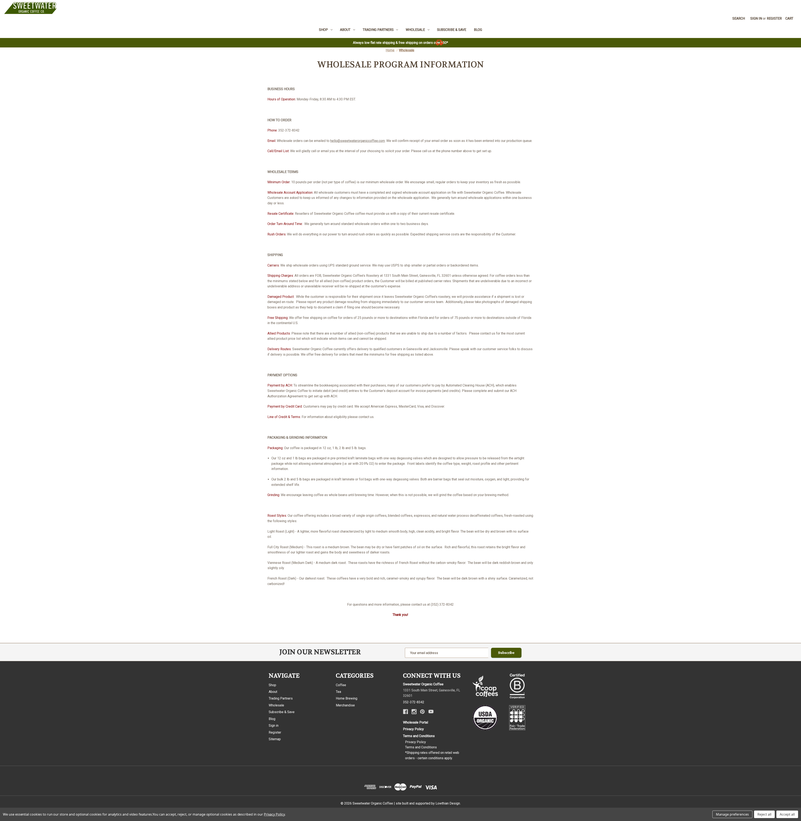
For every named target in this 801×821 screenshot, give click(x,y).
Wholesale (276, 705)
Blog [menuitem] (478, 30)
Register (774, 18)
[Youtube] (430, 711)
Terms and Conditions (419, 736)
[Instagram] (414, 711)
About (273, 692)
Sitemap (275, 739)
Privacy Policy (413, 729)
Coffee (341, 685)
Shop (272, 685)
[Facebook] (405, 711)
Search (738, 18)
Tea (338, 692)
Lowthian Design (448, 803)
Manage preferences (732, 814)
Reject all (764, 814)
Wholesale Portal (415, 722)
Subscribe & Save (282, 712)
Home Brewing (346, 698)
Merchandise (345, 705)
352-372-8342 (413, 702)
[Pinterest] (422, 711)
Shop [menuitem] (323, 30)
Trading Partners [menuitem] (378, 30)
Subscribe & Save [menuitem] (451, 30)
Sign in (756, 18)
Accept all (787, 814)
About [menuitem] (345, 30)
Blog (272, 719)
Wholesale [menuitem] (415, 30)
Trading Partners (281, 698)
